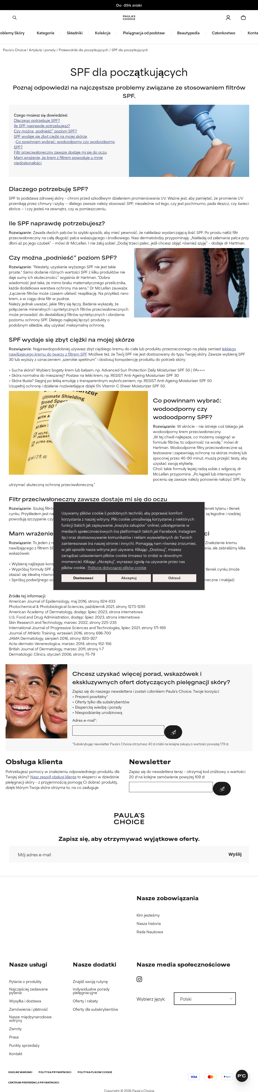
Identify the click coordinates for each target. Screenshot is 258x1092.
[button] (215, 503)
